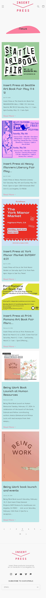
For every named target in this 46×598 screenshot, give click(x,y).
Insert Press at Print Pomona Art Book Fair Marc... (18, 319)
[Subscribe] (37, 587)
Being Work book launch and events (20, 488)
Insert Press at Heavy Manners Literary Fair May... (19, 167)
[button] (2, 6)
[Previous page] (4, 529)
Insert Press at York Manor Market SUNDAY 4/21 (19, 255)
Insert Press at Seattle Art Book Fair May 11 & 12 (19, 89)
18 (20, 534)
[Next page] (26, 534)
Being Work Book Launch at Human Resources (15, 391)
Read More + (9, 116)
